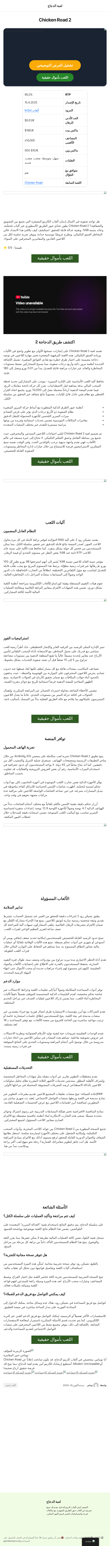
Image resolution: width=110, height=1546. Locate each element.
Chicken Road (34, 182)
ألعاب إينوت (10, 1385)
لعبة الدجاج (55, 6)
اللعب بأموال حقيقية (55, 77)
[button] (102, 5)
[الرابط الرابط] (18, 1372)
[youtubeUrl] (50, 1372)
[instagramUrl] (82, 1372)
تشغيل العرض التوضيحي (55, 65)
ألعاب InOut (32, 110)
